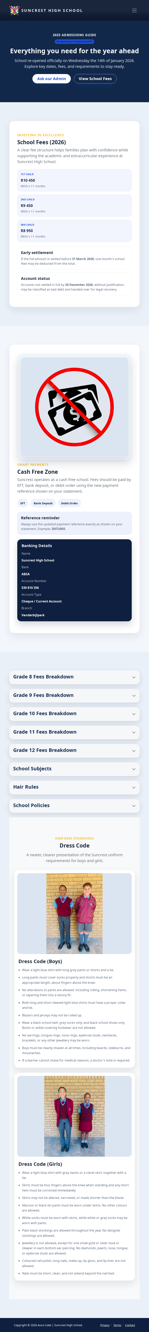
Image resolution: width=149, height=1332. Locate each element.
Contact (130, 1325)
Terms (117, 1325)
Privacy (104, 1325)
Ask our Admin (51, 78)
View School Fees (95, 78)
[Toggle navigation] (134, 10)
